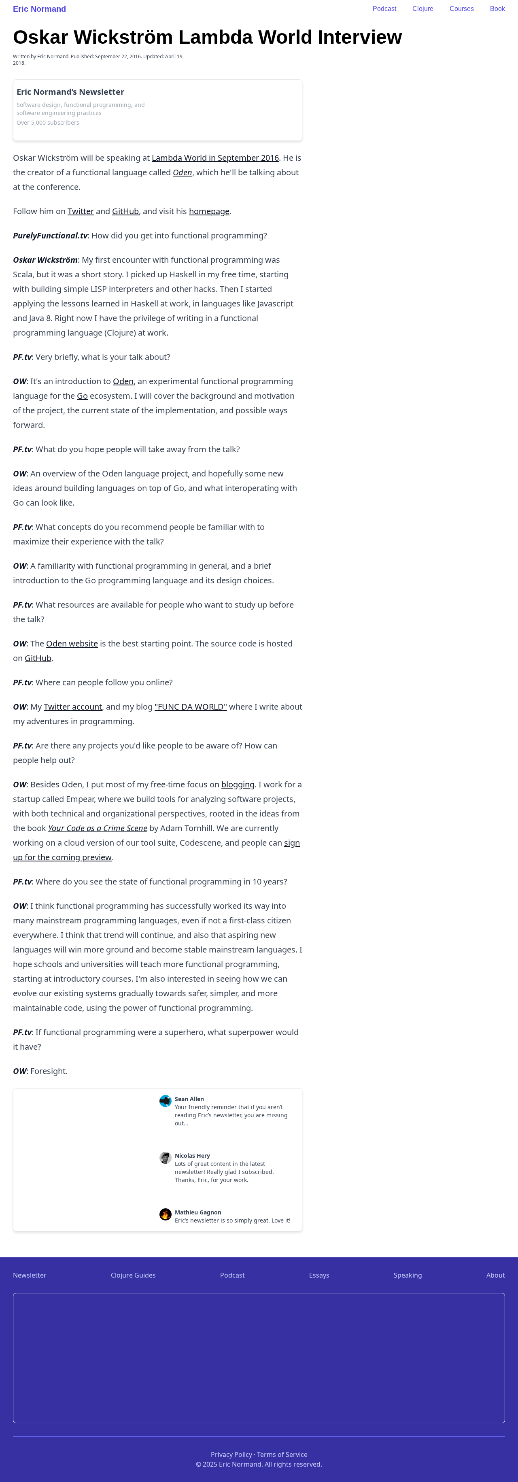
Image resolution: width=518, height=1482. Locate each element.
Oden (123, 381)
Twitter (81, 211)
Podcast (384, 8)
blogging (238, 784)
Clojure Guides (133, 1275)
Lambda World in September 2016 (215, 157)
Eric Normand (39, 8)
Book (497, 8)
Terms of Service (282, 1454)
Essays (319, 1275)
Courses (462, 8)
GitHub (125, 211)
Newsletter (30, 1275)
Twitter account (73, 706)
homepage (209, 211)
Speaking (408, 1275)
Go (82, 395)
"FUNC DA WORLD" (191, 706)
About (495, 1275)
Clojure (422, 8)
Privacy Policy (231, 1454)
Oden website (72, 643)
